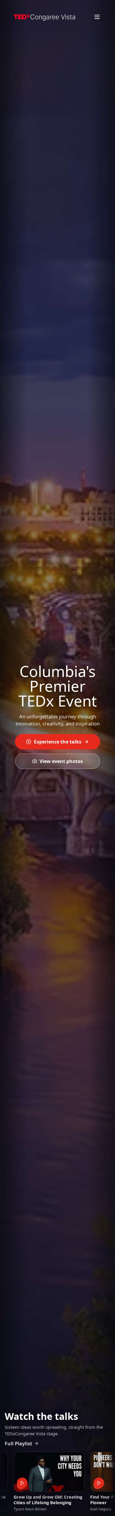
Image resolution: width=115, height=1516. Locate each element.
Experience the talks (57, 741)
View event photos (61, 761)
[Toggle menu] (97, 17)
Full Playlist (18, 1443)
